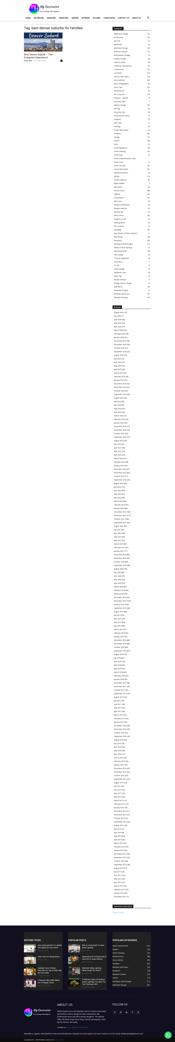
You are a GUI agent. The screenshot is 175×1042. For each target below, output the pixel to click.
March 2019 (118, 629)
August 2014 (119, 825)
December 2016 (120, 725)
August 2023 (119, 440)
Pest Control (119, 226)
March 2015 (118, 800)
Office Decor (119, 215)
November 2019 (120, 601)
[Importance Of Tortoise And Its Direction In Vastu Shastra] (74, 959)
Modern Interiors (120, 208)
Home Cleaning (120, 151)
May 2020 (118, 579)
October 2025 (119, 348)
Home (28, 18)
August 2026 (119, 312)
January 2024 (119, 423)
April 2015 (118, 797)
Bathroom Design (121, 48)
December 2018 (120, 640)
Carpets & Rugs (120, 59)
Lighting (117, 194)
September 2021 (120, 522)
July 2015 (117, 786)
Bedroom (51, 18)
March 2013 (118, 886)
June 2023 (118, 448)
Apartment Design (121, 34)
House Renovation (121, 169)
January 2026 (119, 337)
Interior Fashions (120, 180)
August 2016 (119, 740)
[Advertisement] (107, 8)
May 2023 (118, 451)
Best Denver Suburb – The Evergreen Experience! (38, 56)
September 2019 (120, 608)
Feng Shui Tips (119, 112)
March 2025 (118, 373)
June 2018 (118, 661)
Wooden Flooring (120, 297)
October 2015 (119, 775)
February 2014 (119, 847)
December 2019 (120, 597)
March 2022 (118, 501)
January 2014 (119, 850)
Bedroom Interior (120, 51)
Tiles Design (118, 255)
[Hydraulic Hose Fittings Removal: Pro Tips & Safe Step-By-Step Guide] (30, 971)
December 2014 (120, 811)
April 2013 (118, 882)
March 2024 (118, 416)
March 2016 (118, 758)
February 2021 (119, 547)
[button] (148, 18)
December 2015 (120, 768)
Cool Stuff (118, 73)
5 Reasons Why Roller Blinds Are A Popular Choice (49, 981)
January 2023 (119, 465)
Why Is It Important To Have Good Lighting (93, 946)
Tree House (118, 262)
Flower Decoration (121, 130)
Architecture (118, 37)
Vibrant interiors (120, 279)
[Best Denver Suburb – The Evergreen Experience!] (43, 42)
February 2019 (119, 633)
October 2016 (119, 733)
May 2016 (118, 750)
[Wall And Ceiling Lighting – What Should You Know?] (74, 971)
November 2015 (120, 772)
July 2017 (117, 701)
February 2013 (119, 889)
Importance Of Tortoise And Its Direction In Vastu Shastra (94, 957)
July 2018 (117, 658)
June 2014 (118, 832)
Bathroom (39, 18)
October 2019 (119, 604)
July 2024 (117, 401)
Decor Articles (119, 80)
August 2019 (119, 611)
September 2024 (120, 394)
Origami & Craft (120, 219)
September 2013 (120, 864)
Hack (116, 144)
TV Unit (117, 265)
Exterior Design (120, 105)
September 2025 (120, 351)
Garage (117, 137)
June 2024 (118, 405)
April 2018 (118, 668)
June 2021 (118, 533)
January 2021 (119, 551)
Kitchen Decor (119, 190)
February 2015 (119, 804)
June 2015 (118, 790)
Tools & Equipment (121, 258)
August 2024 (119, 398)
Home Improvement (122, 158)
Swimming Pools (120, 251)
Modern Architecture (122, 205)
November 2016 (120, 729)
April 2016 (118, 754)
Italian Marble (119, 183)
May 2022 (118, 494)
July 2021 (117, 530)
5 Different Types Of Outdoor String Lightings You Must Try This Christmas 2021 (93, 981)
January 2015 (119, 807)
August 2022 (119, 483)
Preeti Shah (28, 61)
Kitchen (96, 18)
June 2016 (118, 747)
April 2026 (118, 326)
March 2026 (118, 330)
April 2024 (118, 412)
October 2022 (119, 476)
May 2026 (118, 323)
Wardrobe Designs (121, 290)
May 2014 (118, 836)
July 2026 (117, 316)
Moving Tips (118, 212)
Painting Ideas (119, 222)
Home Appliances (120, 148)
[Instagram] (120, 1012)
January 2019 (119, 636)
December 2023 (120, 426)
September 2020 (120, 565)
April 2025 (118, 369)
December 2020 (120, 554)
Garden (75, 18)
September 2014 (120, 822)
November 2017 (120, 686)
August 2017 (119, 697)
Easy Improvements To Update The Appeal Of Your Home (50, 946)
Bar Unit (117, 41)
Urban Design (119, 269)
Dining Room (119, 91)
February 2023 (119, 462)
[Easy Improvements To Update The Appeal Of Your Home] (30, 948)
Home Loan (118, 162)
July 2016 (117, 743)
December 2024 (120, 383)
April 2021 (118, 540)
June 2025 (118, 362)
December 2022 (120, 469)
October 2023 (119, 433)
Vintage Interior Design (123, 283)
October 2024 (119, 391)
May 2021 (118, 537)
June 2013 (118, 875)
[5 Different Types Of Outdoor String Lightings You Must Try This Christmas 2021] (74, 982)
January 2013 (119, 893)
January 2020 (119, 594)
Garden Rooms (118, 912)
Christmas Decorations (123, 66)
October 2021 (119, 519)
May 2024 (118, 408)
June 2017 (118, 704)
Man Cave (118, 201)
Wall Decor (118, 287)
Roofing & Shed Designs (123, 244)
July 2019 (117, 615)
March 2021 (118, 544)
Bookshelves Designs (122, 55)
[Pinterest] (132, 1012)
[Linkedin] (126, 1012)
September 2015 (120, 779)
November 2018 (120, 644)
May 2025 (118, 366)
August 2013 (119, 868)
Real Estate (118, 237)
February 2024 (119, 419)
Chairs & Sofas (119, 62)
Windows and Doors (122, 294)
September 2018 (120, 651)
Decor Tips (118, 87)
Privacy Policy (59, 1040)
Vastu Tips (118, 276)
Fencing (117, 108)
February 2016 (119, 761)
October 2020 (119, 562)
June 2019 (118, 619)
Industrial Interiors (121, 173)
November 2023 (120, 430)
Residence (118, 240)
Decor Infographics (121, 84)
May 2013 (118, 879)
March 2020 (118, 587)
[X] (138, 1012)
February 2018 (119, 676)
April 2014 (118, 839)
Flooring (117, 126)
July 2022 (117, 487)
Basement (118, 44)
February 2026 (119, 334)
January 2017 (119, 722)
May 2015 (118, 793)
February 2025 (119, 376)
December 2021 (120, 512)
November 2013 (120, 857)
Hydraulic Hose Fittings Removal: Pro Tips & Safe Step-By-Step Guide (50, 970)
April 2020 (118, 583)
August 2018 (119, 654)
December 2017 (120, 683)
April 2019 (118, 626)
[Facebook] (114, 1012)
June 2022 (118, 490)
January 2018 (119, 679)
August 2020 (119, 569)
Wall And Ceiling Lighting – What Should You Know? (92, 969)
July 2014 (117, 829)
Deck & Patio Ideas (121, 76)
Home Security (119, 165)
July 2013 (117, 872)
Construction (119, 69)
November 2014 (120, 815)
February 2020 (119, 590)
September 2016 (120, 736)
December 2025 (120, 341)
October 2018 (119, 647)
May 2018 (118, 665)
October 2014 (119, 818)
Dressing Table (119, 101)
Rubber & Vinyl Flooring (123, 247)
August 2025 (119, 355)
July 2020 (117, 572)
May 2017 (118, 708)
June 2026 (118, 319)
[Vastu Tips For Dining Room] (30, 959)
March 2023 (118, 458)
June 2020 (118, 576)
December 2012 (120, 896)
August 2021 (119, 526)
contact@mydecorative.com (77, 1027)
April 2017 (118, 711)
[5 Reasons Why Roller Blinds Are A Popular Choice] (30, 983)
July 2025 (117, 359)
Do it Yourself (119, 94)
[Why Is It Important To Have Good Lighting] (74, 948)
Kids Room (118, 187)
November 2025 (120, 344)
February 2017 (119, 718)
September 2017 (120, 693)
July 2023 (117, 444)
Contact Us (123, 18)
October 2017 (119, 690)
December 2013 (120, 854)
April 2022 (118, 497)
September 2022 (120, 480)
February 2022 (119, 505)
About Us (136, 18)
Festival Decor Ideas (122, 116)
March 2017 (118, 715)
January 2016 (119, 765)
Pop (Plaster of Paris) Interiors (125, 233)
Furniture (63, 18)
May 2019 (118, 622)
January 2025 (119, 380)
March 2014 (118, 843)
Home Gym (118, 155)
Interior (86, 18)
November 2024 (120, 387)
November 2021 (120, 515)
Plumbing (117, 230)
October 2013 (119, 861)
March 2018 (118, 672)
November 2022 (120, 473)
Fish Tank (117, 123)
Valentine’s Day (120, 272)
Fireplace (117, 119)
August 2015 (119, 782)
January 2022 (119, 508)
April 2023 (118, 455)
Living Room (109, 18)
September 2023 (120, 437)
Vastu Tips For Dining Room (49, 956)
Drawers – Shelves (121, 98)
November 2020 (120, 558)
